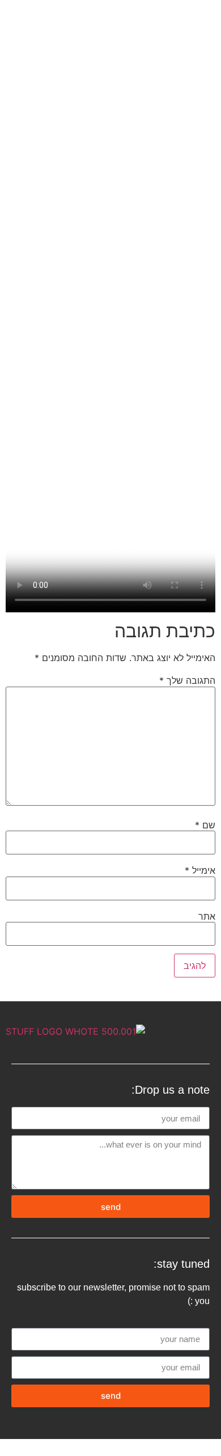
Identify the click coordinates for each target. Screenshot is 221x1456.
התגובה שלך (187, 680)
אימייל (200, 870)
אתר (206, 916)
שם (205, 824)
